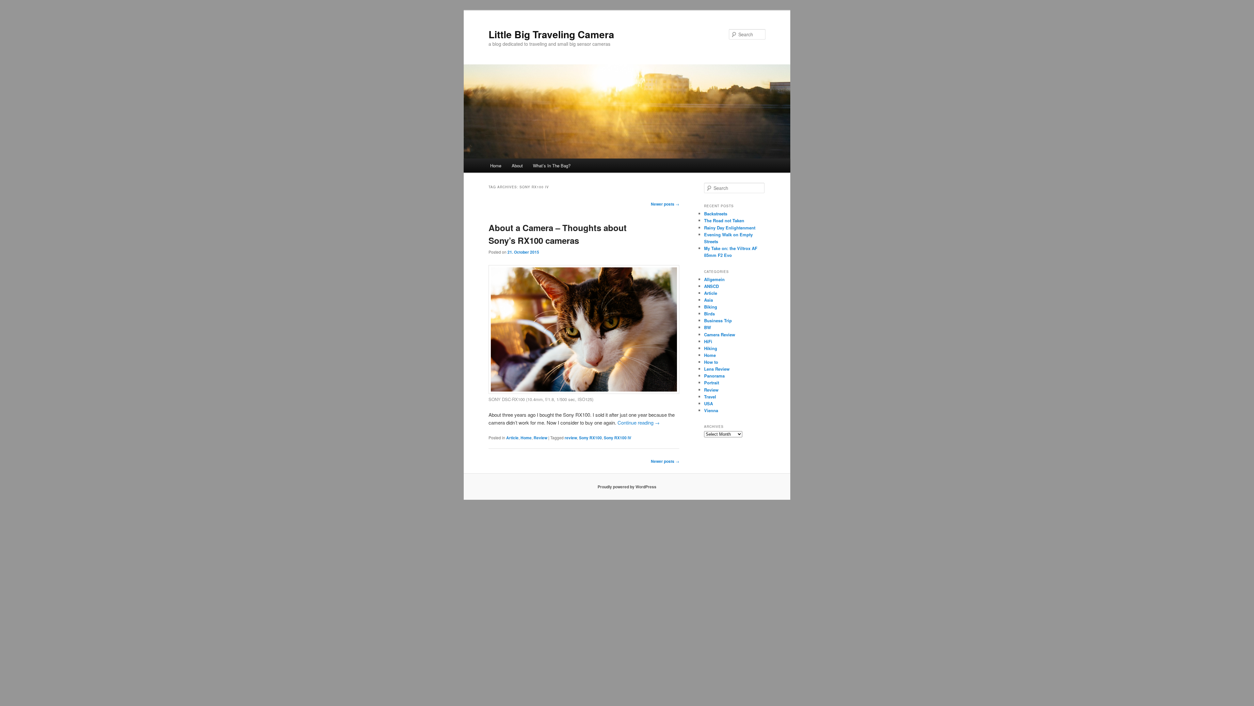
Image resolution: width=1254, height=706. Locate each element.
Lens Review (717, 369)
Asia (708, 300)
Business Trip (718, 320)
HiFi (708, 341)
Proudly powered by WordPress (627, 487)
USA (708, 403)
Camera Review (719, 334)
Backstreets (715, 213)
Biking (710, 307)
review (571, 438)
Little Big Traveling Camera (551, 34)
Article (512, 438)
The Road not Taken (724, 220)
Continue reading (639, 422)
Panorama (714, 376)
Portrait (711, 382)
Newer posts (665, 204)
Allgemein (714, 279)
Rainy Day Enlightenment (729, 228)
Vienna (711, 410)
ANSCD (711, 286)
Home (495, 165)
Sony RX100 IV (617, 438)
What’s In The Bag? (552, 165)
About (517, 165)
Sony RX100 (590, 438)
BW (707, 327)
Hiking (710, 348)
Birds (709, 314)
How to (711, 362)
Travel (710, 397)
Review (540, 438)
